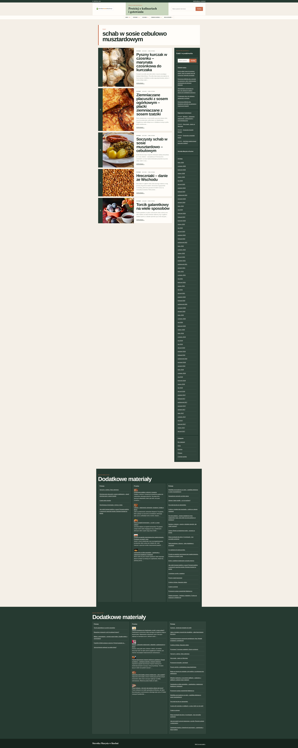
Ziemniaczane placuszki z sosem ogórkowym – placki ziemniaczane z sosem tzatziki (152, 104)
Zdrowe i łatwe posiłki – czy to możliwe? (179, 500)
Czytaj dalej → (140, 83)
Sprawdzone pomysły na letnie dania (178, 496)
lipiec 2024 (181, 206)
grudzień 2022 (182, 235)
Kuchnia (145, 17)
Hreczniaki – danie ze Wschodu (152, 177)
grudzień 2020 (182, 297)
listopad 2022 (181, 239)
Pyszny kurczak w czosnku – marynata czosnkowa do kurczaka (151, 62)
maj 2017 (180, 420)
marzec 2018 (181, 384)
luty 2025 (180, 180)
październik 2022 (182, 242)
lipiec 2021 (181, 271)
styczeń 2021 (181, 293)
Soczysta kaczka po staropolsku (177, 505)
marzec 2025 (181, 177)
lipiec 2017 (181, 413)
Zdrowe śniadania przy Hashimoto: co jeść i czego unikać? (148, 630)
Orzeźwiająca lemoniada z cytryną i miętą (111, 505)
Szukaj (199, 9)
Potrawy (136, 17)
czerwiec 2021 (182, 275)
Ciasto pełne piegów (105, 500)
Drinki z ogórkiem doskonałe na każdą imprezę (181, 560)
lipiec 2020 (181, 315)
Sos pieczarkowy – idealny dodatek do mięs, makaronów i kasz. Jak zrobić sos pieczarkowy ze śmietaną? (182, 517)
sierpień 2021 (181, 268)
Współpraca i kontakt (199, 1)
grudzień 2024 (182, 188)
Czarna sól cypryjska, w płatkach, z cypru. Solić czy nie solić (186, 706)
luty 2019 (180, 344)
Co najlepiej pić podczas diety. (176, 550)
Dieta (127, 17)
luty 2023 (180, 228)
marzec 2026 (181, 173)
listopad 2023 (181, 217)
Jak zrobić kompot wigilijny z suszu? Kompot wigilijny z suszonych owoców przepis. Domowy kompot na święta (114, 511)
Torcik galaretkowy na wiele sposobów (152, 206)
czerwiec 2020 (182, 318)
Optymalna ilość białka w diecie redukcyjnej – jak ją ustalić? (148, 674)
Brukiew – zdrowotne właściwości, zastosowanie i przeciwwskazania (186, 118)
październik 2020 (182, 304)
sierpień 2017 (181, 409)
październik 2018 (182, 358)
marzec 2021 (181, 286)
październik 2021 (182, 264)
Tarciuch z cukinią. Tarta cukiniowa (109, 489)
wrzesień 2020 (182, 308)
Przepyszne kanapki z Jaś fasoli (179, 662)
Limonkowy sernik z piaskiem (176, 573)
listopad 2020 (181, 300)
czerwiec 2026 (182, 166)
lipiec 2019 (181, 333)
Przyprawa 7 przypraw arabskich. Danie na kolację (184, 649)
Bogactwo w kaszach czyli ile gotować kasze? (106, 632)
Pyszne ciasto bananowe (175, 578)
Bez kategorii (168, 17)
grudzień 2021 (182, 260)
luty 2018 (180, 387)
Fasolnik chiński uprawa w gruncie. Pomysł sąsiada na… (109, 643)
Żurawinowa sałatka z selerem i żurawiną (145, 492)
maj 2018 (180, 377)
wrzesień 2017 (182, 406)
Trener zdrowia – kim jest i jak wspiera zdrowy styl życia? (147, 688)
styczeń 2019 (181, 348)
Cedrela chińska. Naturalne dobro (177, 582)
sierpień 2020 (181, 311)
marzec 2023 (181, 224)
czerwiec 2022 (182, 249)
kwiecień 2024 (182, 213)
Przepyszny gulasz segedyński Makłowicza (180, 591)
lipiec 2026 (181, 162)
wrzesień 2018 (182, 362)
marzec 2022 (181, 253)
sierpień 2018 (181, 366)
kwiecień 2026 (182, 169)
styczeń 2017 (181, 431)
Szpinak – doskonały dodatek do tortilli (180, 627)
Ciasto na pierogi (173, 586)
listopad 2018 (181, 355)
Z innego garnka (156, 17)
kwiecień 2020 (182, 326)
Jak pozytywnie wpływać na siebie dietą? (105, 647)
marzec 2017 (181, 427)
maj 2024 (180, 209)
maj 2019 (180, 340)
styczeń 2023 (181, 231)
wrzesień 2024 (182, 199)
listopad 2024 (181, 191)
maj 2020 (180, 322)
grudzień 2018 (182, 351)
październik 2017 (182, 402)
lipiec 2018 (181, 369)
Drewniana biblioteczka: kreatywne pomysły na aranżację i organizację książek (187, 104)
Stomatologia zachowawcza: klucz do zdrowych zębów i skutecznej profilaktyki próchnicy (186, 90)
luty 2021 (180, 289)
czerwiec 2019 (182, 337)
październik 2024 (182, 195)
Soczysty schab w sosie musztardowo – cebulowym (151, 145)
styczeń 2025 (181, 184)
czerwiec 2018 (182, 373)
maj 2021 (180, 278)
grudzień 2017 (182, 395)
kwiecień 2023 (182, 220)
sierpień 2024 (181, 202)
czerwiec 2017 (182, 417)
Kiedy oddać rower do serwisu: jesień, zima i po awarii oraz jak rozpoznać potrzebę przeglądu (186, 73)
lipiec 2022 (181, 246)
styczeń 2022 (181, 257)
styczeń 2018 (181, 391)
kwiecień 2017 (182, 424)
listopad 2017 (181, 398)
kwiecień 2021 (182, 282)
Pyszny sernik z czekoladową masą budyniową (183, 667)
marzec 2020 (181, 329)
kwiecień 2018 (182, 380)
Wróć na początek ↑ (200, 744)
